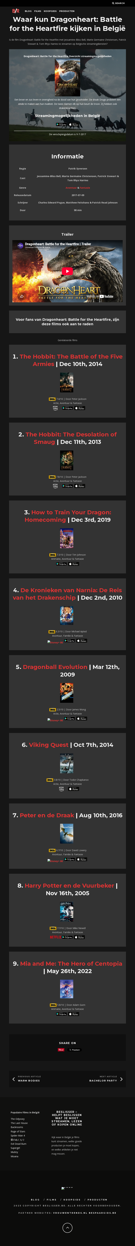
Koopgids (50, 11)
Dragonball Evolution (55, 666)
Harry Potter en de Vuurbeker (69, 885)
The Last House (19, 1123)
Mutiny (14, 1152)
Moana (14, 1156)
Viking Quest (48, 744)
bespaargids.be (103, 1213)
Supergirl (15, 1147)
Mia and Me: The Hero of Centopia (71, 963)
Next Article (108, 1077)
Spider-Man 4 (18, 1135)
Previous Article (29, 1077)
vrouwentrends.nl (70, 1213)
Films (37, 11)
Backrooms (17, 1127)
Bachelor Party (103, 1080)
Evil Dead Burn (18, 1143)
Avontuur (71, 187)
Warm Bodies (29, 1080)
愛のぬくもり (18, 1139)
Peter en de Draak (47, 815)
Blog (28, 11)
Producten (66, 11)
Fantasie (85, 187)
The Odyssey (18, 1118)
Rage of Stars (18, 1131)
